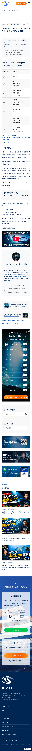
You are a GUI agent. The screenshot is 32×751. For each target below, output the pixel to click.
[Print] (24, 24)
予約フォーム (22, 3)
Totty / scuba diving (19, 276)
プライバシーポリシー (20, 740)
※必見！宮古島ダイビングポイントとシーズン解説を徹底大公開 (16, 138)
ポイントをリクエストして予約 (16, 397)
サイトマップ (9, 740)
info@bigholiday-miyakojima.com (11, 699)
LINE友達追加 (16, 630)
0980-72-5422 (17, 660)
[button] (27, 24)
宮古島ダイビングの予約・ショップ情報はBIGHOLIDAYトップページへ (13, 322)
